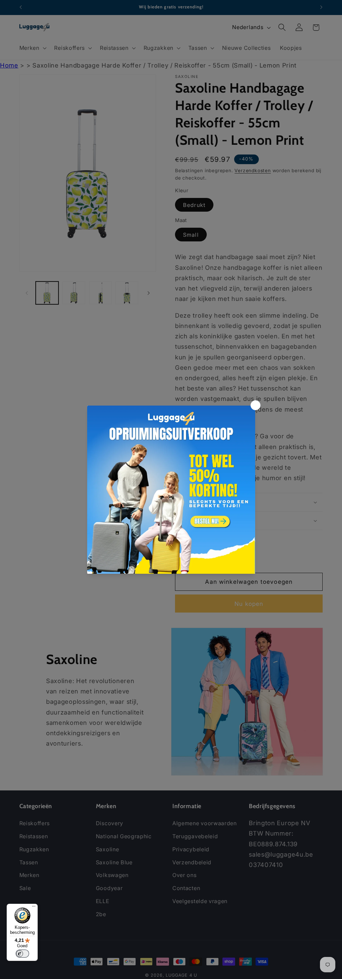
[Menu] (34, 908)
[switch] (22, 954)
